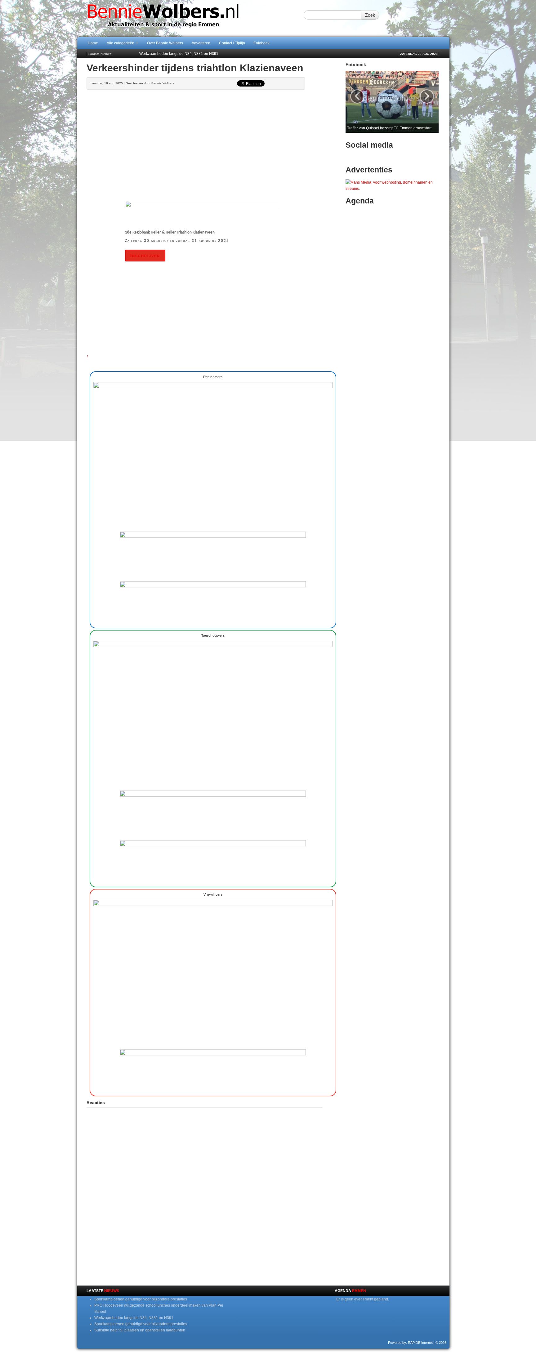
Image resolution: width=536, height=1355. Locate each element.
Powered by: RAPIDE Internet (410, 1342)
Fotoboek (262, 43)
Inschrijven (145, 255)
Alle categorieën (121, 43)
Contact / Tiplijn (232, 43)
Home (93, 43)
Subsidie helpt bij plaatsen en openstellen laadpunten (139, 1330)
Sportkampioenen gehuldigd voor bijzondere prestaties (140, 1299)
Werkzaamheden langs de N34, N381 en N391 (178, 53)
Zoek (370, 15)
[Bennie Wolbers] (183, 18)
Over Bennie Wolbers (165, 43)
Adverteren (201, 43)
